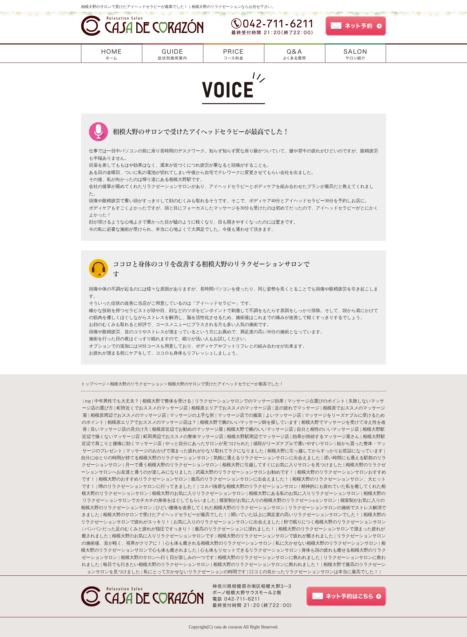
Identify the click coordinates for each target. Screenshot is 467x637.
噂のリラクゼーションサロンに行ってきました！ (147, 486)
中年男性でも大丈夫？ (116, 401)
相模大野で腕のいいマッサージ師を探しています (249, 422)
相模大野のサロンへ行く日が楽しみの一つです (167, 557)
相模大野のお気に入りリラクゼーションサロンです (163, 536)
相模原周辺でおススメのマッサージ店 (128, 415)
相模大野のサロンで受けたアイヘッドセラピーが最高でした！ (165, 514)
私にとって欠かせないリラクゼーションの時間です (195, 571)
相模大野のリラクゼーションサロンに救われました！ (266, 564)
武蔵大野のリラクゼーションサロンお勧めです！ (245, 472)
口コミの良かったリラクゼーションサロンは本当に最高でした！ (313, 571)
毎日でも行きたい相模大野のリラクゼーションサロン (156, 564)
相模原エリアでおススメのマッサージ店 (231, 408)
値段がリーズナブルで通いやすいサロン (294, 443)
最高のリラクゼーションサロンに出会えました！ (240, 479)
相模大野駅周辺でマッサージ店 (258, 436)
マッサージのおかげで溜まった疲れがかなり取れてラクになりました (195, 450)
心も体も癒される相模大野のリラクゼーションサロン (218, 543)
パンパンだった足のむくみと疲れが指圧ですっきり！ (138, 529)
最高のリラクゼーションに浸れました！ (235, 529)
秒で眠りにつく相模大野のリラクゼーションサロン (335, 522)
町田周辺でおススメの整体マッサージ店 (183, 436)
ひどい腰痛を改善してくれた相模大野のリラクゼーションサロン (220, 507)
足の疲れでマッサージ (297, 408)
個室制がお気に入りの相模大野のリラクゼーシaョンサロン (278, 500)
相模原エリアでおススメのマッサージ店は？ (151, 422)
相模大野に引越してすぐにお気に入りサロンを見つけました (282, 464)
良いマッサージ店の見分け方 (119, 429)
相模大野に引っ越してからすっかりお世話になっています (325, 450)
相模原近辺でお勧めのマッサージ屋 (187, 429)
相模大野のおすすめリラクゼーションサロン (142, 479)
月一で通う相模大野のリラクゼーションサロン (172, 464)
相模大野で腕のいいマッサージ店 (260, 429)
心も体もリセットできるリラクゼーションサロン (249, 550)
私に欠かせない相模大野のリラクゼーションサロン (326, 543)
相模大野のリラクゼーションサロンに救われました (269, 557)
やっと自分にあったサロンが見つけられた (207, 443)
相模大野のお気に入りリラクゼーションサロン (198, 493)
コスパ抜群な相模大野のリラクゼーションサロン (249, 486)
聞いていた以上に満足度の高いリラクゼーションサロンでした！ (295, 514)
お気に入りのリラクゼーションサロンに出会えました (226, 522)
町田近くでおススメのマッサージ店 (152, 408)
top (88, 401)
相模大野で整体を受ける (166, 401)
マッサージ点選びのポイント (316, 401)
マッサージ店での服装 (240, 415)
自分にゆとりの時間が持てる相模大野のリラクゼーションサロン (145, 457)
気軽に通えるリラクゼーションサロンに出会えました (266, 457)
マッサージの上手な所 (192, 415)
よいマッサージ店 (283, 415)
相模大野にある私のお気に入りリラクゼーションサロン (304, 493)
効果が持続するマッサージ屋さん (326, 436)
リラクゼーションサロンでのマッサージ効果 (239, 401)
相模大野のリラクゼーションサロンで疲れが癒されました (275, 536)
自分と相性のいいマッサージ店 (328, 429)
